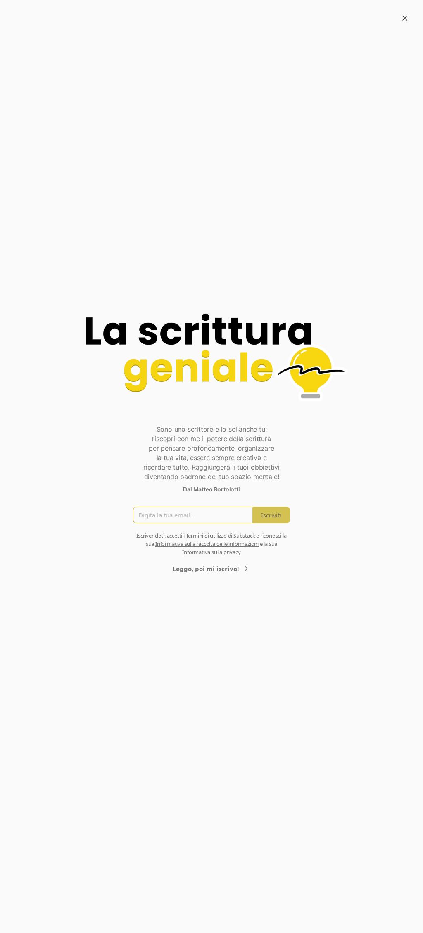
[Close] (405, 18)
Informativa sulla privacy (211, 552)
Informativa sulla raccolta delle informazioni (207, 544)
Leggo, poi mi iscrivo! (206, 568)
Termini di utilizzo (206, 535)
